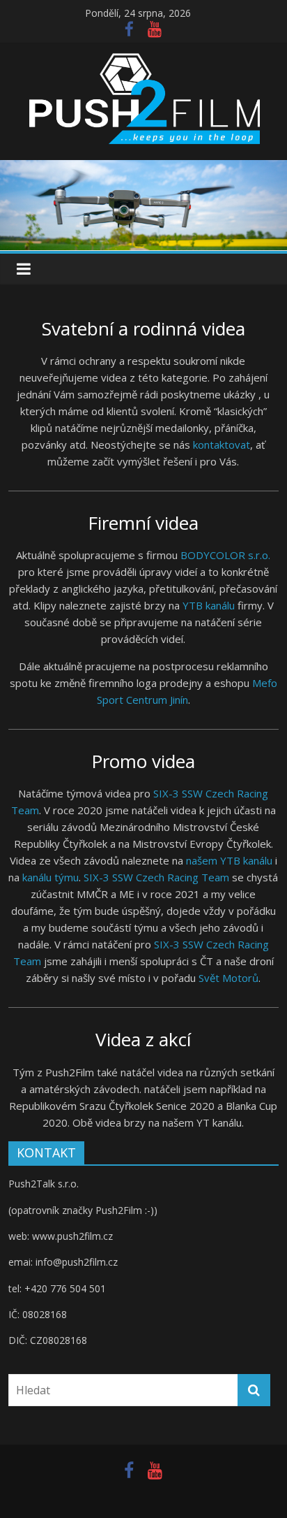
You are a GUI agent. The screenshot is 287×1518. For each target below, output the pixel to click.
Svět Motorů (228, 978)
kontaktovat (221, 444)
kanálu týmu (50, 877)
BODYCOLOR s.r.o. (225, 555)
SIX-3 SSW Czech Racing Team (156, 877)
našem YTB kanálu (229, 860)
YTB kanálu (209, 605)
